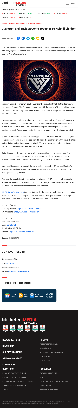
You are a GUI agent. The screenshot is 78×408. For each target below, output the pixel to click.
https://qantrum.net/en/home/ (29, 208)
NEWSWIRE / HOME (11, 340)
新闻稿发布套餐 (45, 348)
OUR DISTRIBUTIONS (12, 352)
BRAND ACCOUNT (18, 381)
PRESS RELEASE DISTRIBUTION (14, 373)
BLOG (42, 377)
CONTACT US (8, 364)
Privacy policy (19, 401)
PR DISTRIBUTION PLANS (49, 344)
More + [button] (73, 4)
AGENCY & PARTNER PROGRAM (14, 377)
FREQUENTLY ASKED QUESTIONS (54, 381)
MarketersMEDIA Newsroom (13, 23)
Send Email (11, 225)
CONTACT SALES (46, 360)
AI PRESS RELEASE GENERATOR (51, 352)
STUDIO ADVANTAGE (12, 358)
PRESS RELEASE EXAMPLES (50, 390)
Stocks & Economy (35, 23)
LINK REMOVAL (45, 356)
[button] (67, 4)
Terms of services (8, 401)
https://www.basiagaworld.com (26, 212)
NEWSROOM (8, 346)
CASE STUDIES (45, 385)
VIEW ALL (5, 390)
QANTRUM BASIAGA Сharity (13, 192)
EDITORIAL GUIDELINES (48, 373)
